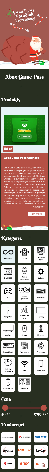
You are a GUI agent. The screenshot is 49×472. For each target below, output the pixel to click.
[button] (44, 450)
